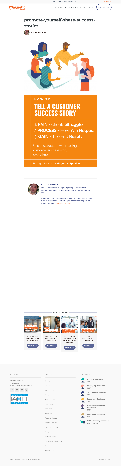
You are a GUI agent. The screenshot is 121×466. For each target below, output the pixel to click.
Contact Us (103, 7)
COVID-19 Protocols (52, 390)
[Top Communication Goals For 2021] (88, 324)
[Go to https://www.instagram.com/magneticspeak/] (26, 390)
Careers (48, 446)
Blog (91, 7)
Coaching (48, 413)
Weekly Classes (51, 418)
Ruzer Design (108, 459)
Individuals (58, 7)
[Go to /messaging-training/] (95, 387)
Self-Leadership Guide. (63, 203)
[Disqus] (60, 233)
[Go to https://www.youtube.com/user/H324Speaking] (22, 390)
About (83, 7)
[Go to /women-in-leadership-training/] (95, 408)
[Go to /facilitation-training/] (95, 416)
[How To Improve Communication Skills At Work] (51, 324)
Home (47, 381)
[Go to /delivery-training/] (95, 381)
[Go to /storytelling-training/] (95, 394)
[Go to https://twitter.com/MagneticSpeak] (17, 390)
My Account (108, 2)
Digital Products (51, 423)
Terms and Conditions (53, 441)
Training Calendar (51, 427)
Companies (73, 7)
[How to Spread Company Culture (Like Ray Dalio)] (32, 324)
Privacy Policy (50, 436)
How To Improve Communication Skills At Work (51, 338)
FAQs (47, 432)
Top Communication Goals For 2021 (88, 338)
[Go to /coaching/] (95, 422)
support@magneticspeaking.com (21, 385)
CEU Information (51, 399)
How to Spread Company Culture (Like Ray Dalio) (32, 338)
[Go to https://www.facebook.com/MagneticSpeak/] (12, 390)
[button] (65, 7)
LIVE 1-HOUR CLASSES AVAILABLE (65, 2)
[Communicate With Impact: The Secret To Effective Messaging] (69, 324)
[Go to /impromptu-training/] (95, 401)
